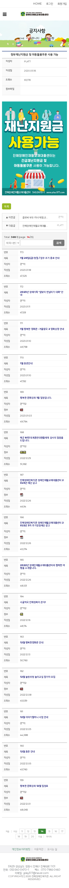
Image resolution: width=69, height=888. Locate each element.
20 (32, 836)
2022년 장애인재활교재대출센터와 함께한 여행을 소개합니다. (42, 566)
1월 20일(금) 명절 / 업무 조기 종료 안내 (39, 258)
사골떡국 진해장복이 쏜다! (32, 602)
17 (62, 831)
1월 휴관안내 (26, 363)
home (37, 3)
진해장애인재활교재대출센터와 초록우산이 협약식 (36, 225)
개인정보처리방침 (21, 849)
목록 (6, 206)
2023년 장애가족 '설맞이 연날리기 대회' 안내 (41, 293)
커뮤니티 (34, 38)
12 (28, 831)
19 (25, 836)
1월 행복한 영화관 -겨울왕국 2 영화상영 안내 (42, 329)
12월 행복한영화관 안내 (31, 642)
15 (49, 831)
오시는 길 (52, 849)
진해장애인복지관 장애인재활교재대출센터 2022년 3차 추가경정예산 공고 (41, 524)
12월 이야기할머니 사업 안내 (34, 717)
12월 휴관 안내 (27, 751)
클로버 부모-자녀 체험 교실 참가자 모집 (36, 217)
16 (56, 831)
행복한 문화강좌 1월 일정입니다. (36, 397)
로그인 (49, 3)
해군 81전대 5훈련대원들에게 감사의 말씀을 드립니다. (41, 439)
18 (19, 836)
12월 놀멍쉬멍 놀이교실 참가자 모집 (37, 676)
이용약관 (38, 849)
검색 (58, 242)
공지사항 (49, 38)
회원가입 (62, 3)
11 (22, 831)
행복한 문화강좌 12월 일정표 (34, 785)
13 (35, 831)
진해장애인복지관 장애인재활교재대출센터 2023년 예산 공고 (41, 481)
